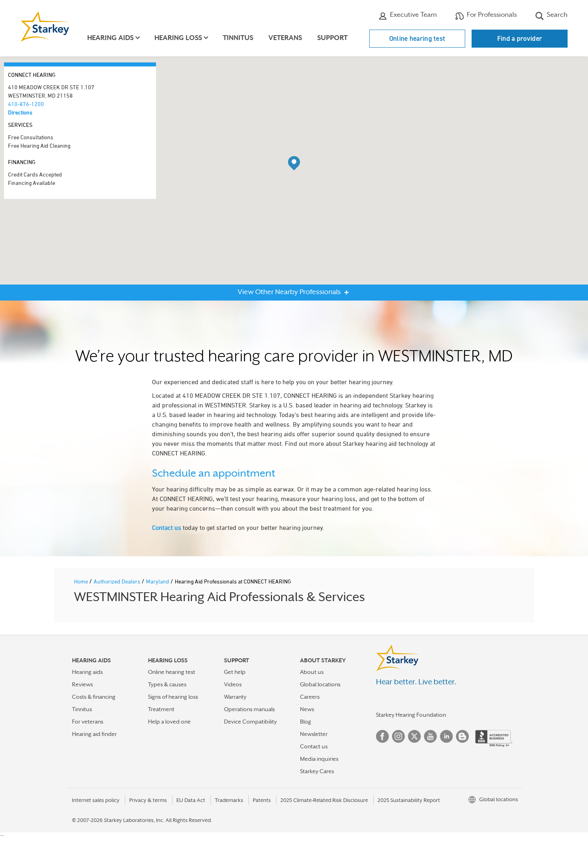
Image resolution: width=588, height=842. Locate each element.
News (307, 709)
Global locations (320, 684)
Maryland (158, 581)
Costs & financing (94, 697)
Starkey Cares (317, 771)
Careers (310, 697)
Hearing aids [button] (110, 38)
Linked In (446, 736)
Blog (305, 721)
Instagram (398, 736)
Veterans (285, 38)
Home (81, 581)
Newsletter (314, 734)
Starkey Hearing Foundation (411, 715)
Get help (235, 672)
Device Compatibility (250, 721)
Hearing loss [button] (178, 38)
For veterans (87, 721)
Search (556, 14)
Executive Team (412, 14)
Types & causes (167, 684)
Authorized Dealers (118, 581)
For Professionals (491, 14)
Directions (20, 112)
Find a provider (519, 38)
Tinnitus (238, 38)
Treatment (161, 709)
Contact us (166, 527)
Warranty (235, 697)
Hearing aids (87, 672)
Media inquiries (319, 759)
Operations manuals (249, 709)
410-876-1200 (26, 103)
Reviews (82, 684)
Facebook (382, 736)
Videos (233, 684)
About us (312, 672)
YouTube (430, 736)
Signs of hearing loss (173, 697)
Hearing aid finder (94, 734)
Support (332, 38)
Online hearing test (417, 38)
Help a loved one (169, 721)
